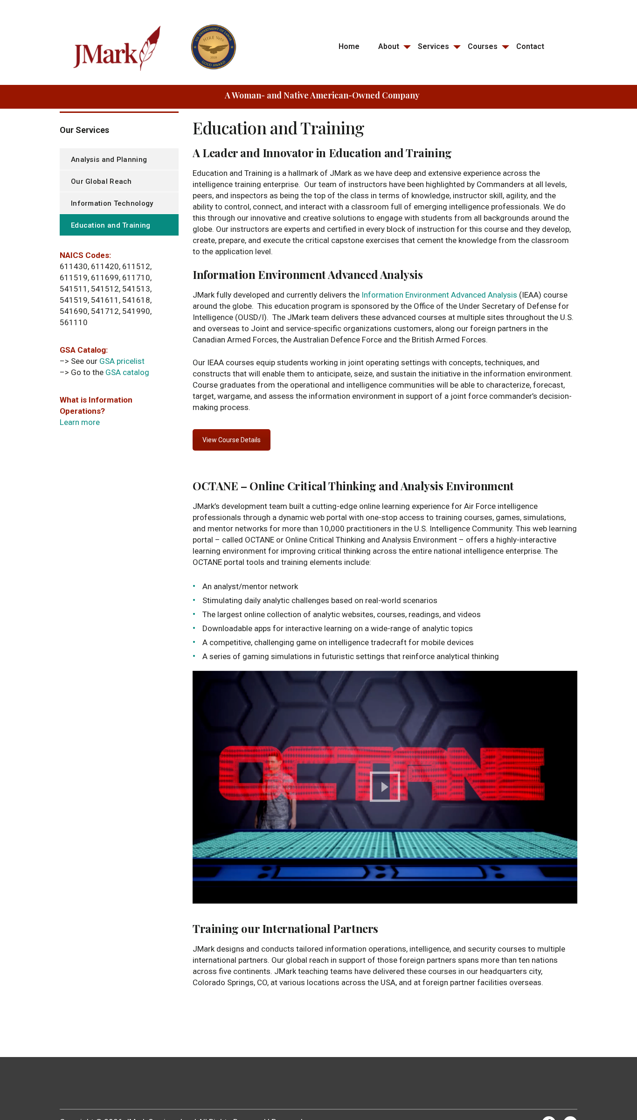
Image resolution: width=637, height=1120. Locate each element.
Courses (483, 46)
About (388, 46)
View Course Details (231, 440)
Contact (530, 46)
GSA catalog (127, 372)
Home (349, 46)
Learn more (80, 422)
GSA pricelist (122, 361)
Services (433, 46)
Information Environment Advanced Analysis (439, 294)
